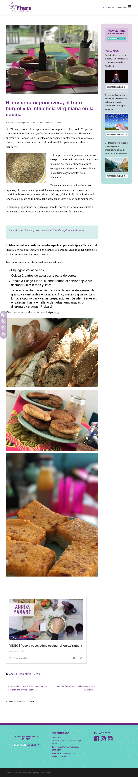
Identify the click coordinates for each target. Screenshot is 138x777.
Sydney (36, 772)
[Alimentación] (3, 327)
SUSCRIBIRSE (109, 7)
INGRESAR (121, 7)
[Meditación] (3, 321)
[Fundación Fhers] (20, 7)
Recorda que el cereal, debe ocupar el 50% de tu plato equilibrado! (47, 230)
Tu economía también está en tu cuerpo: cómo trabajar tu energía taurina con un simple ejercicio (116, 102)
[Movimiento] (3, 334)
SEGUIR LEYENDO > (117, 87)
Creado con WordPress (16, 772)
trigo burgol (25, 673)
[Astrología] (3, 314)
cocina (13, 673)
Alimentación (56, 122)
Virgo (37, 673)
